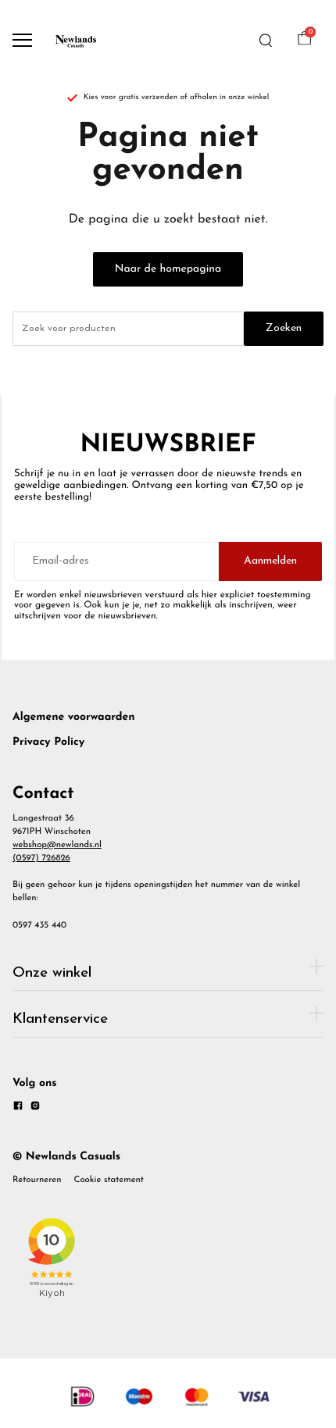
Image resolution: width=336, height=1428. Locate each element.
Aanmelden (270, 561)
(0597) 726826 (41, 858)
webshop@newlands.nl (57, 844)
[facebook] (18, 1108)
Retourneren (37, 1179)
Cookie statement (109, 1179)
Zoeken (284, 328)
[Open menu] (22, 40)
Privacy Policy (48, 742)
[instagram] (35, 1108)
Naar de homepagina (168, 269)
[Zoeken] (265, 40)
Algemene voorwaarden (74, 717)
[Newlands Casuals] (75, 40)
